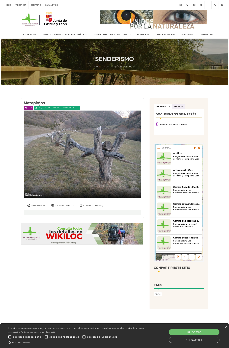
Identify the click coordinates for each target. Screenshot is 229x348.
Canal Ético (51, 5)
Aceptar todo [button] (194, 332)
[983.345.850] (215, 5)
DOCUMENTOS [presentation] (163, 106)
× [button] (226, 327)
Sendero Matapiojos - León (173, 124)
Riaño (158, 293)
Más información (48, 331)
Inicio (8, 5)
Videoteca (20, 5)
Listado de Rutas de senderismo (119, 66)
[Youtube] (194, 5)
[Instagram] (180, 5)
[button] (77, 342)
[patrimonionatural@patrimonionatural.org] (221, 5)
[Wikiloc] (208, 5)
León (30, 108)
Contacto (36, 5)
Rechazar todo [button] (194, 340)
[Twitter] (187, 5)
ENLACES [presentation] (178, 106)
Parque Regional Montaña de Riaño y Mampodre (58, 108)
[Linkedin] (201, 5)
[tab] (163, 106)
